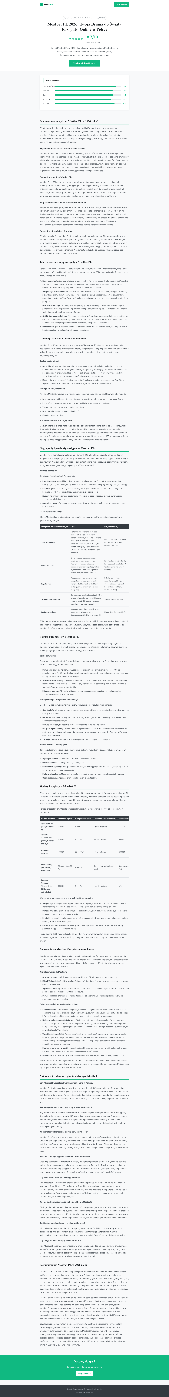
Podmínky (89, 1393)
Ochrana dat (80, 1393)
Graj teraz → (122, 4)
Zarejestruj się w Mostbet (84, 63)
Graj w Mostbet (84, 1373)
